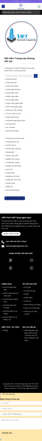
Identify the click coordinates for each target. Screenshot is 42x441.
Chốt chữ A (11, 145)
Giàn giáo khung (13, 89)
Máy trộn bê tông (14, 166)
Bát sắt (10, 187)
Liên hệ (28, 301)
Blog (28, 1)
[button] (3, 6)
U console (11, 127)
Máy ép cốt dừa (13, 176)
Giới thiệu (29, 298)
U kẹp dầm (11, 124)
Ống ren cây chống (14, 110)
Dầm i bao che (12, 156)
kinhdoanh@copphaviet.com (17, 246)
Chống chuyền (13, 131)
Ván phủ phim (12, 86)
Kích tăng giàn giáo (14, 107)
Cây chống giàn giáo (15, 103)
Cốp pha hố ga (13, 117)
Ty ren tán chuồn (14, 113)
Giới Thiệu (15, 1)
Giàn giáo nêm (12, 93)
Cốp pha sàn (12, 83)
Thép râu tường (13, 162)
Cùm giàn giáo (12, 100)
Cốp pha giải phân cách (16, 120)
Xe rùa (9, 169)
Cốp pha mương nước (15, 138)
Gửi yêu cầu (7, 433)
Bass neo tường (13, 159)
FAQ (27, 294)
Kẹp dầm (10, 152)
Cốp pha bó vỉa (13, 142)
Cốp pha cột (12, 79)
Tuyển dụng (30, 291)
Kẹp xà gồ (11, 183)
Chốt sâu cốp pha (14, 149)
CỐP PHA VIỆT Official (18, 241)
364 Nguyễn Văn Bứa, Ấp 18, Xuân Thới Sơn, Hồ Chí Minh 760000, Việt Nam (32, 335)
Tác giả (28, 287)
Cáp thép (10, 173)
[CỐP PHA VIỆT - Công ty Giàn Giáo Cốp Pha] (21, 6)
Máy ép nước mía (14, 180)
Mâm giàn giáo (12, 96)
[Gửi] (38, 12)
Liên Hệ (22, 1)
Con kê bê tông (13, 190)
